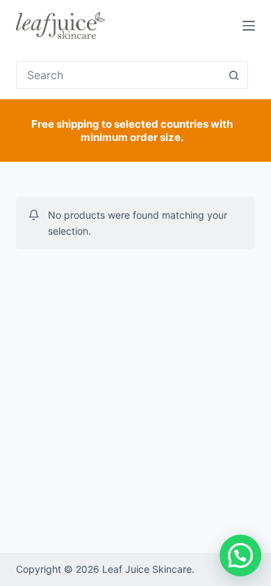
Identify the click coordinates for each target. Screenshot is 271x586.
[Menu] (249, 25)
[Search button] (234, 75)
